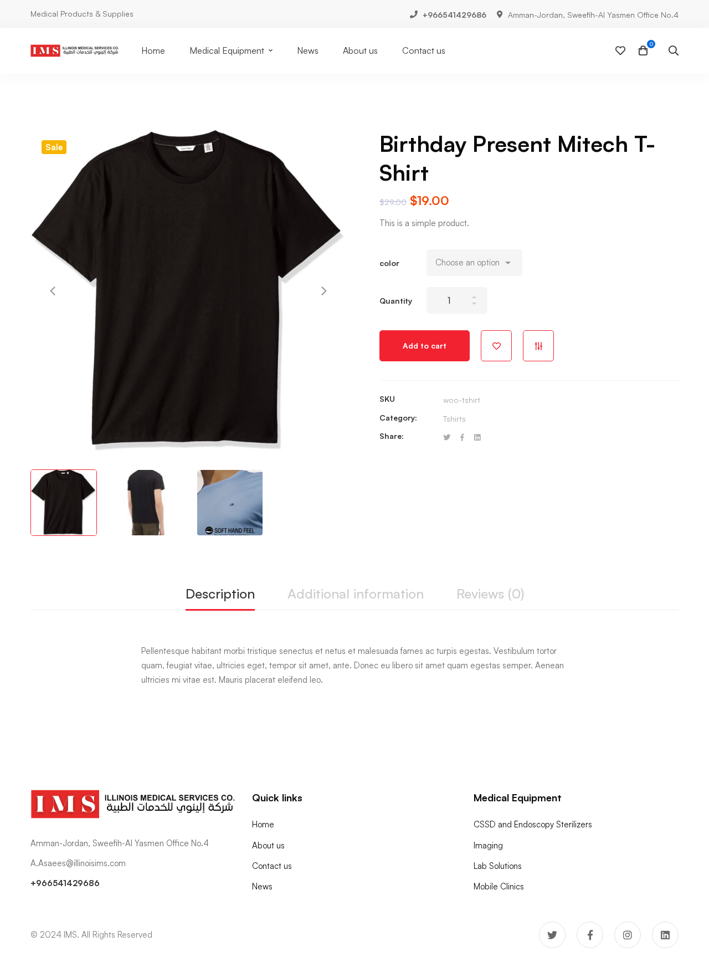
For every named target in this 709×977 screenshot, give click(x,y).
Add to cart (424, 345)
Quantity (395, 300)
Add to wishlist (496, 345)
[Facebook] (462, 437)
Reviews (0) (490, 593)
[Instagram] (627, 935)
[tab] (220, 594)
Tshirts (454, 418)
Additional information (355, 593)
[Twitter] (446, 437)
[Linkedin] (477, 437)
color (389, 263)
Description (220, 593)
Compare (538, 345)
